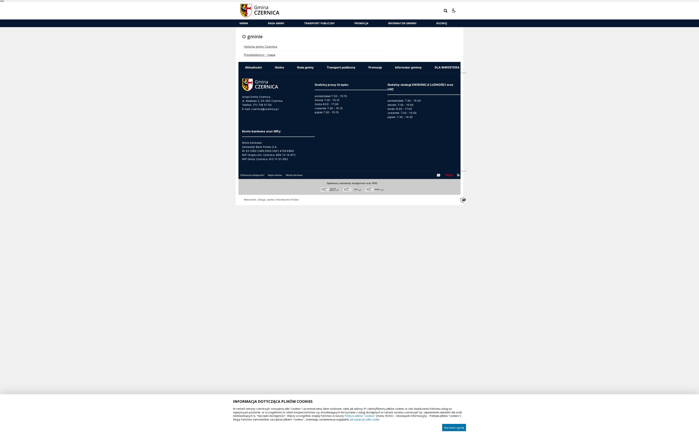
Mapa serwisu (275, 175)
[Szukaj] (446, 11)
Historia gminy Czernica (260, 46)
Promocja (361, 23)
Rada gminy (276, 23)
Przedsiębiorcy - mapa (259, 55)
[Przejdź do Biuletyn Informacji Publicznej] (449, 175)
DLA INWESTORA (447, 67)
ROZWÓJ (441, 23)
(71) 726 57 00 (262, 104)
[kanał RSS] (458, 175)
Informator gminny (402, 23)
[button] (454, 11)
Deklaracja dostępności (252, 175)
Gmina (243, 23)
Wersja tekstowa (294, 175)
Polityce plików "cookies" (359, 416)
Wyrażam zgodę (454, 427)
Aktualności (253, 67)
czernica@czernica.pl (265, 109)
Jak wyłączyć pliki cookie (365, 419)
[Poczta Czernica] (438, 175)
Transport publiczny (319, 23)
